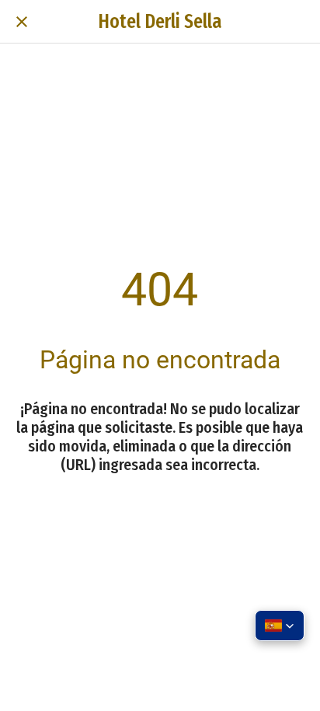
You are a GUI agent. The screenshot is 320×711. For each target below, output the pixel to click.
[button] (279, 625)
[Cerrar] (21, 21)
